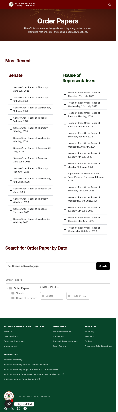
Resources (90, 326)
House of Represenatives (30, 298)
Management (10, 346)
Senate (20, 293)
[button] (5, 4)
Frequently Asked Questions (98, 346)
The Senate (58, 336)
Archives (89, 336)
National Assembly (62, 331)
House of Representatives (65, 341)
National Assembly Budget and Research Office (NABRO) (31, 369)
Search (103, 266)
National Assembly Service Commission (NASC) (27, 364)
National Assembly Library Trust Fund (24, 326)
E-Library (89, 331)
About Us (8, 331)
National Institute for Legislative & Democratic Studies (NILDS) (34, 374)
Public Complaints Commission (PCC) (22, 379)
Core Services (11, 336)
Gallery (88, 341)
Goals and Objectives (14, 341)
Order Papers (21, 288)
